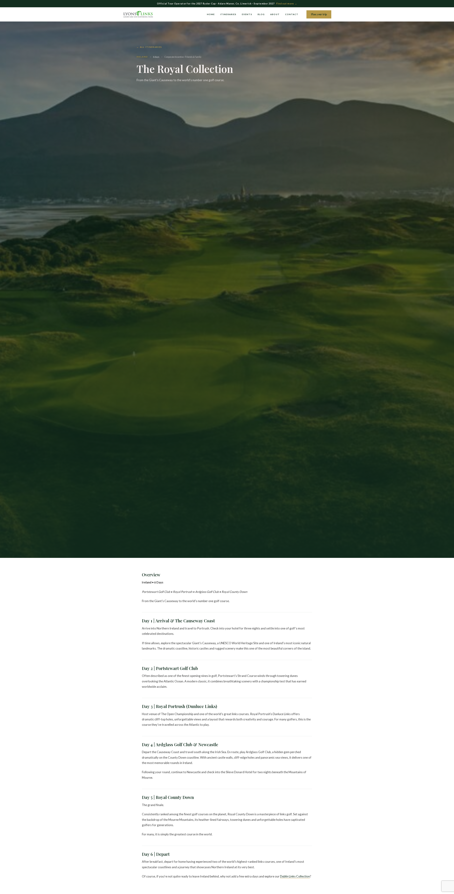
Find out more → (286, 3)
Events (247, 14)
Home (211, 14)
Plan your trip (319, 14)
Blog (261, 14)
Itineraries (228, 14)
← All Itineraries (149, 47)
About (274, 14)
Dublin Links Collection (295, 876)
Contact (291, 14)
